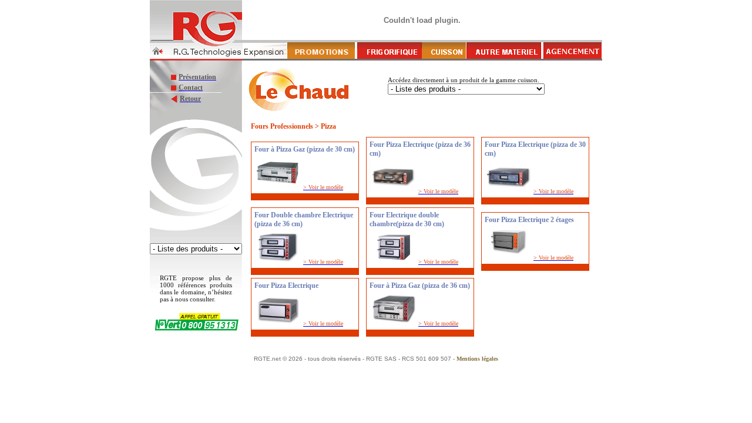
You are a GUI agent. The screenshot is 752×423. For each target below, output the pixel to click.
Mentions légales (477, 358)
